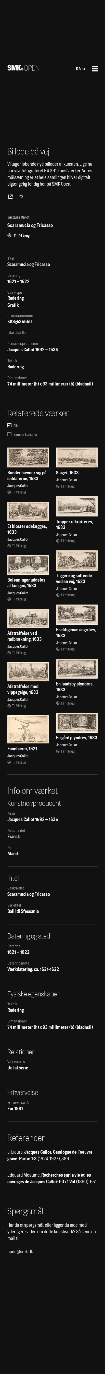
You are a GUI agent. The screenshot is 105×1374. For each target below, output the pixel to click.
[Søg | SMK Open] (23, 69)
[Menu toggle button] (94, 68)
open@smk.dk (20, 1251)
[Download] (11, 196)
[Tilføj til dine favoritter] (22, 196)
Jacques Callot (20, 349)
